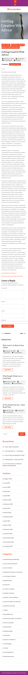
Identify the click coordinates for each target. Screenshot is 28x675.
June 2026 (7, 487)
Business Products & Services (13, 572)
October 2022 (8, 546)
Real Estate (7, 627)
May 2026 (7, 491)
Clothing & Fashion (17, 45)
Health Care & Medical (11, 597)
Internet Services (9, 606)
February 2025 (8, 517)
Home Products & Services (12, 601)
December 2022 (9, 538)
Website (3, 320)
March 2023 (7, 525)
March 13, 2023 (9, 410)
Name (3, 301)
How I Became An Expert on (9, 273)
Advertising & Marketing (11, 559)
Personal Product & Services (13, 618)
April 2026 (7, 495)
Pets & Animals (9, 622)
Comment (4, 288)
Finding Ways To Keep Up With (14, 459)
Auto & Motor (8, 568)
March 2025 (7, 512)
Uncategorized (8, 652)
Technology (7, 644)
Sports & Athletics (10, 639)
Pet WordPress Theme (9, 673)
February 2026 (8, 504)
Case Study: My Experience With (14, 455)
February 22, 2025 (10, 351)
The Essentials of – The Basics (14, 451)
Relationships (8, 631)
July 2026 (7, 483)
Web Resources (9, 656)
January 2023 (8, 533)
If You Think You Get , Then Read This (14, 406)
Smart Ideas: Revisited (12, 447)
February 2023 (8, 529)
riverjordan (20, 58)
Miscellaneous (8, 614)
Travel (6, 648)
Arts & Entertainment (10, 563)
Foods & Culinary (9, 589)
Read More (9, 370)
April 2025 (7, 508)
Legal (5, 610)
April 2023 (7, 521)
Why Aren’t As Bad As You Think (13, 346)
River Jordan (14, 9)
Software (7, 635)
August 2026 (8, 479)
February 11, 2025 (9, 58)
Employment (8, 580)
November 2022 (9, 542)
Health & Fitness (9, 593)
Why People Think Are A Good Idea (13, 377)
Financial (7, 585)
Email (3, 311)
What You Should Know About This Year (12, 276)
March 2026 (7, 500)
